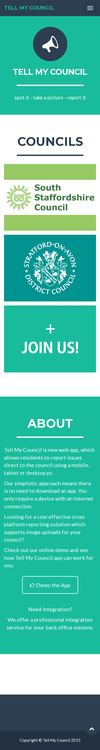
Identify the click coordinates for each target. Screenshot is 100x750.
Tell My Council (29, 8)
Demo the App (52, 585)
